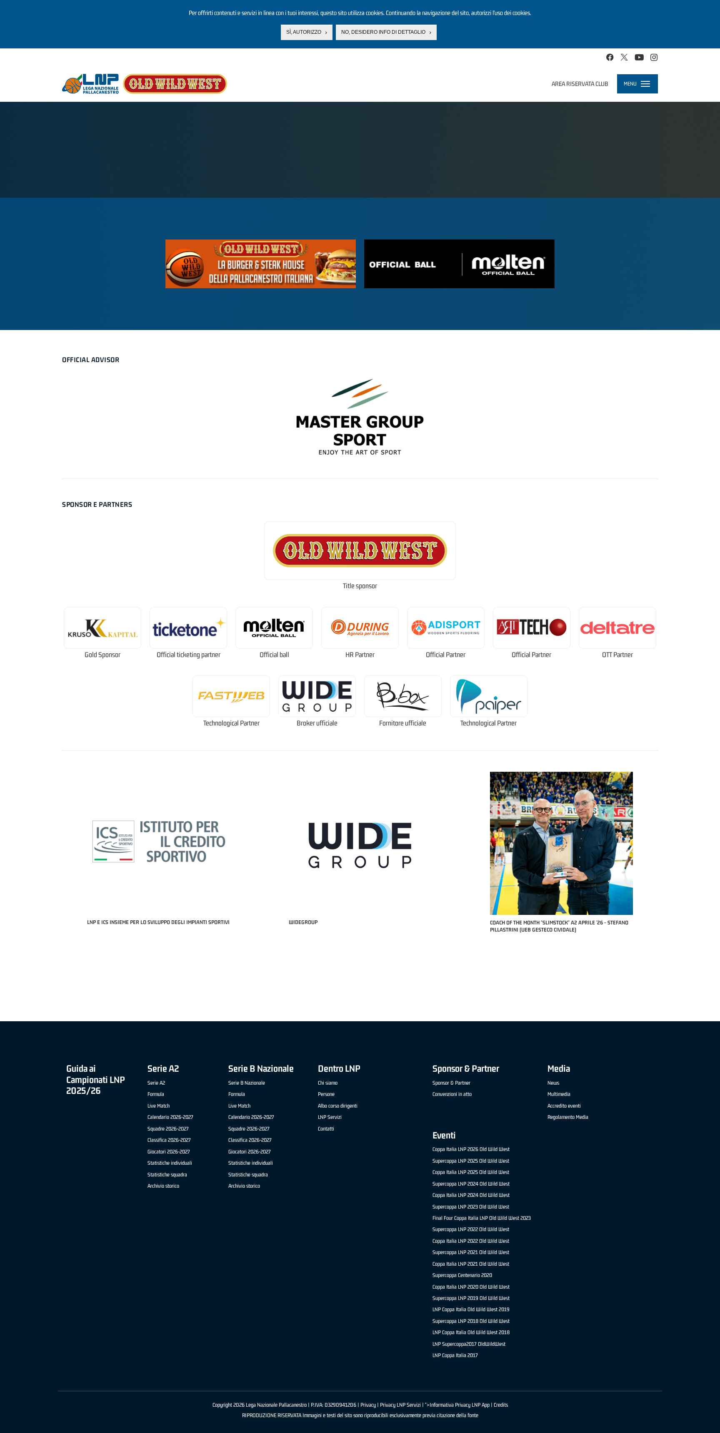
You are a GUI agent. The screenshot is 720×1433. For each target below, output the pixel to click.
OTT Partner (617, 655)
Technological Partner (231, 723)
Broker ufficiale (317, 723)
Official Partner (445, 655)
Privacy (368, 1405)
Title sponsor (360, 586)
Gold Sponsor (102, 655)
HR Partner (360, 655)
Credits (501, 1405)
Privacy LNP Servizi (400, 1405)
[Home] (144, 84)
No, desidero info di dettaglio (383, 32)
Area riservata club (580, 83)
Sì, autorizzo (303, 32)
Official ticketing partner (188, 655)
